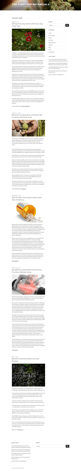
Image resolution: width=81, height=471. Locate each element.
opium (50, 49)
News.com (20, 429)
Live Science (15, 350)
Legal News (51, 40)
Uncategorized (51, 52)
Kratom (50, 37)
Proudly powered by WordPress (18, 468)
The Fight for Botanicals (31, 4)
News (50, 47)
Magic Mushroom (52, 42)
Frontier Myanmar (26, 106)
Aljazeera (24, 188)
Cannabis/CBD (52, 35)
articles (50, 33)
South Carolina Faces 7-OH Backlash (56, 74)
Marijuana (51, 44)
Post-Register (15, 261)
